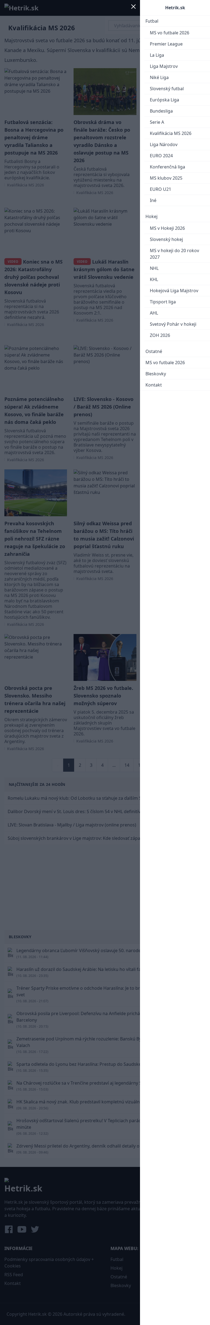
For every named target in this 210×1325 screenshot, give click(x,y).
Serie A (157, 122)
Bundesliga (161, 111)
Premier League (166, 44)
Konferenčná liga (167, 167)
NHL (154, 268)
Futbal (151, 21)
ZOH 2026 (160, 335)
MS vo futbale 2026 (169, 33)
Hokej (151, 216)
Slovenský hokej (166, 239)
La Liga (157, 55)
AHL (154, 313)
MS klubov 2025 (166, 178)
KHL (154, 279)
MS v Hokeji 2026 (167, 228)
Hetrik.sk (175, 8)
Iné (153, 200)
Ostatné (153, 351)
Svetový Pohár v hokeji (173, 324)
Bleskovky (155, 374)
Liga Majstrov (164, 66)
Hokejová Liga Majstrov (174, 291)
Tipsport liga (163, 302)
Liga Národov (163, 144)
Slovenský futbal (167, 89)
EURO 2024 (161, 156)
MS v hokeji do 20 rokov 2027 (174, 254)
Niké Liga (159, 77)
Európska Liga (164, 100)
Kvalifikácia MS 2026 (170, 133)
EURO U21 (160, 189)
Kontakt (153, 385)
